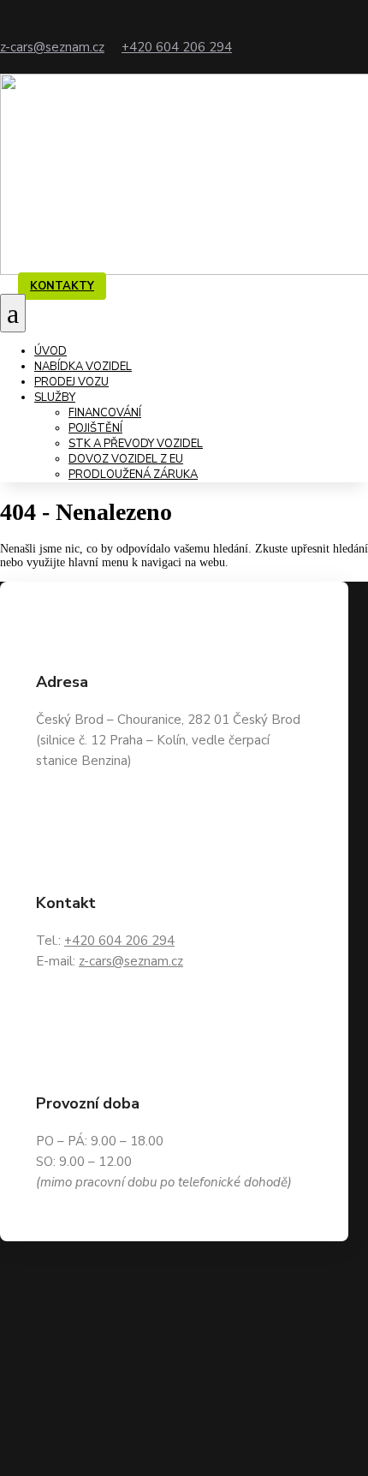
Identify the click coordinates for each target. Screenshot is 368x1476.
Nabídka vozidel (83, 366)
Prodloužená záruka (133, 474)
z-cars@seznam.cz (52, 47)
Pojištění (95, 428)
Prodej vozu (71, 382)
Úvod (50, 351)
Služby (54, 397)
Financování (104, 413)
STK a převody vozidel (135, 443)
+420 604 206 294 (177, 47)
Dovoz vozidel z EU (125, 459)
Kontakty (62, 286)
